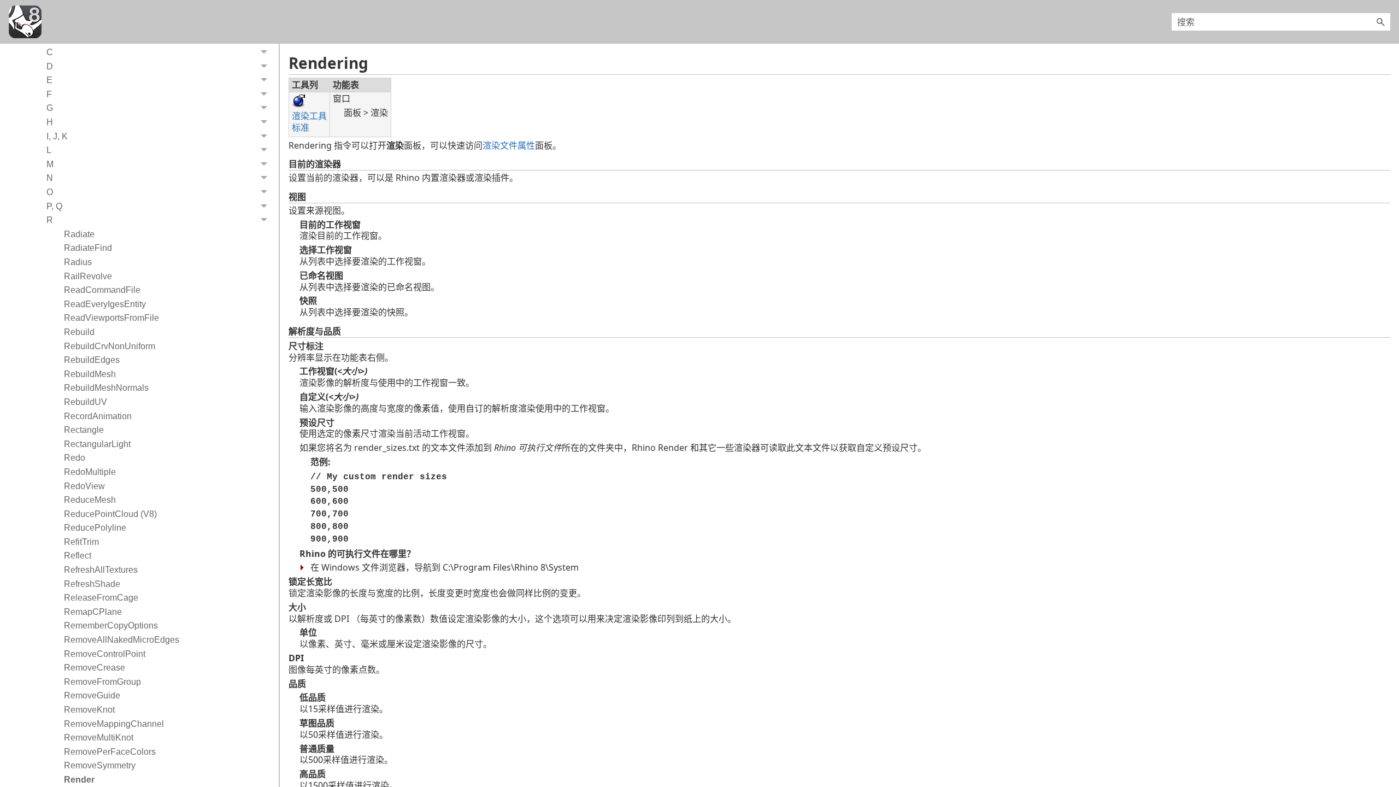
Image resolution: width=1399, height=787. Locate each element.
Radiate (79, 234)
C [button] (49, 52)
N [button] (49, 178)
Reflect (77, 555)
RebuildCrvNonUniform (109, 346)
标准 (300, 127)
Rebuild (79, 332)
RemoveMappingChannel (114, 724)
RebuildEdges (92, 360)
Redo (74, 457)
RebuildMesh (90, 374)
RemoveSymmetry (100, 765)
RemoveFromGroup (102, 681)
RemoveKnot (89, 709)
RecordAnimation (98, 416)
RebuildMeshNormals (106, 387)
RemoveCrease (94, 667)
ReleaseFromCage (101, 597)
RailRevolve (88, 276)
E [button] (49, 80)
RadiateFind (88, 247)
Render (79, 779)
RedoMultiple (90, 472)
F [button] (49, 94)
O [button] (49, 192)
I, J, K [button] (57, 136)
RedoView (84, 486)
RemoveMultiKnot (98, 737)
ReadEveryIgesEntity (105, 304)
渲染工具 (309, 116)
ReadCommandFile (102, 290)
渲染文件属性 (509, 145)
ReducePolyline (95, 527)
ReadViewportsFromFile (111, 317)
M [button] (50, 164)
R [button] (49, 220)
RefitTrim (81, 542)
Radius (78, 262)
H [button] (49, 122)
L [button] (48, 150)
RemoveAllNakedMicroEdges (121, 639)
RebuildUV (85, 402)
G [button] (49, 108)
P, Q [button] (54, 206)
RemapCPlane (93, 611)
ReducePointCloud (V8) (110, 514)
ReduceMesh (90, 499)
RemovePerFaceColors (110, 751)
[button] (1380, 22)
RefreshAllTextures (101, 569)
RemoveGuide (92, 695)
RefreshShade (92, 584)
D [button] (49, 66)
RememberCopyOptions (111, 625)
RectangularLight (97, 444)
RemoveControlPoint (104, 654)
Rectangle (84, 429)
